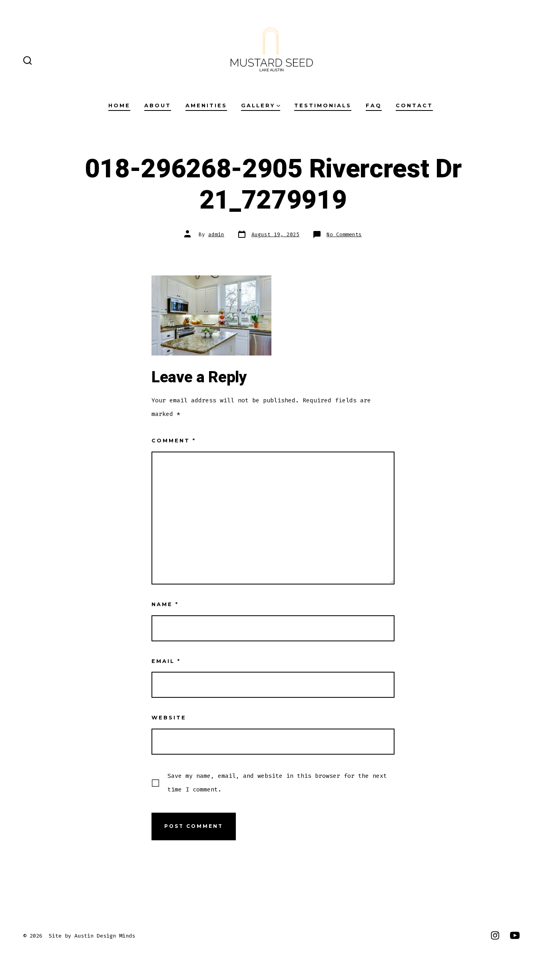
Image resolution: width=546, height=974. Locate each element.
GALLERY (258, 105)
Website (168, 718)
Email (166, 661)
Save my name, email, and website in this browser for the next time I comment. (277, 782)
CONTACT (414, 105)
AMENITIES (206, 105)
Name (165, 604)
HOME (119, 105)
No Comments (344, 234)
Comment (173, 441)
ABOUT (157, 105)
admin (216, 234)
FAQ (374, 105)
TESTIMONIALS (322, 105)
